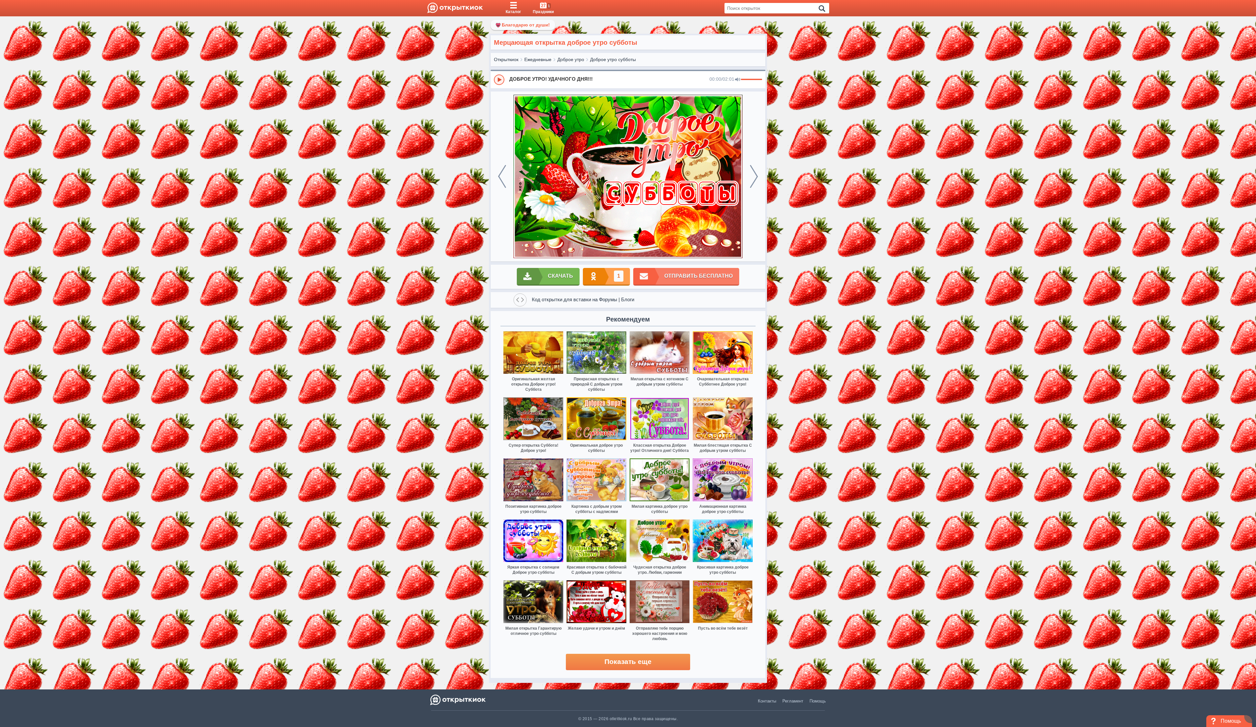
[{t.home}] (458, 700)
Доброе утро (570, 59)
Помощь (818, 701)
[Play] (499, 79)
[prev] (502, 176)
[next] (754, 176)
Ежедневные (537, 59)
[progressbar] (751, 79)
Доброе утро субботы (613, 59)
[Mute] (737, 79)
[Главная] (455, 8)
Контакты (767, 701)
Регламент (792, 701)
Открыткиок (506, 59)
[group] (628, 79)
